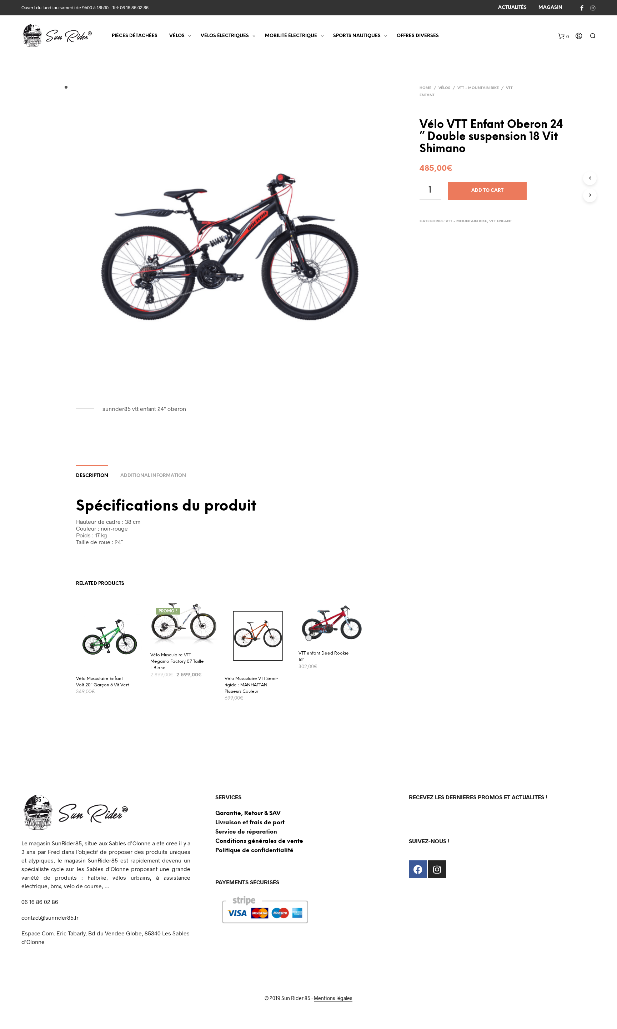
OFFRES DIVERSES (418, 36)
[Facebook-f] (418, 869)
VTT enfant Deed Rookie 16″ (324, 656)
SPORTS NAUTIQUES (357, 36)
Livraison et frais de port (250, 823)
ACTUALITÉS (512, 7)
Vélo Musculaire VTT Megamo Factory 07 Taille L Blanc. (177, 661)
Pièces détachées (134, 36)
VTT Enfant (500, 221)
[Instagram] (437, 869)
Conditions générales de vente (259, 841)
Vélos (444, 88)
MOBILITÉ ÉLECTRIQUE (291, 36)
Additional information (153, 475)
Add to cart (487, 190)
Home (425, 88)
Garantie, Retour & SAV (248, 813)
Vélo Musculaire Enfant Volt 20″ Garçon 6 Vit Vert (102, 681)
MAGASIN (550, 7)
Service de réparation (246, 832)
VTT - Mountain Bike (478, 88)
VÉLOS (177, 36)
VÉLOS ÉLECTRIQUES (225, 36)
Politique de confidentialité (254, 850)
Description (92, 475)
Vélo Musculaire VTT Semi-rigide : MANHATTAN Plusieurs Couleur (251, 685)
